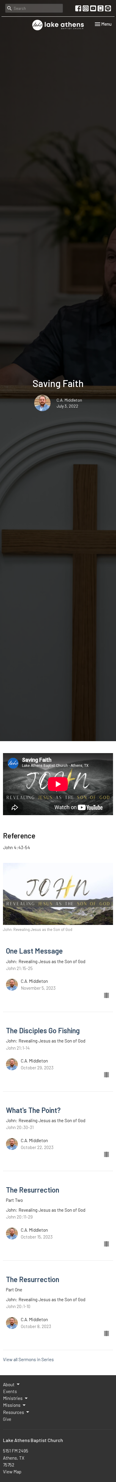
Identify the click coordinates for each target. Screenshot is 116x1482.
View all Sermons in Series (28, 1359)
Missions (12, 1405)
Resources (13, 1412)
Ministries (13, 1398)
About (9, 1384)
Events (10, 1391)
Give (7, 1419)
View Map (12, 1471)
